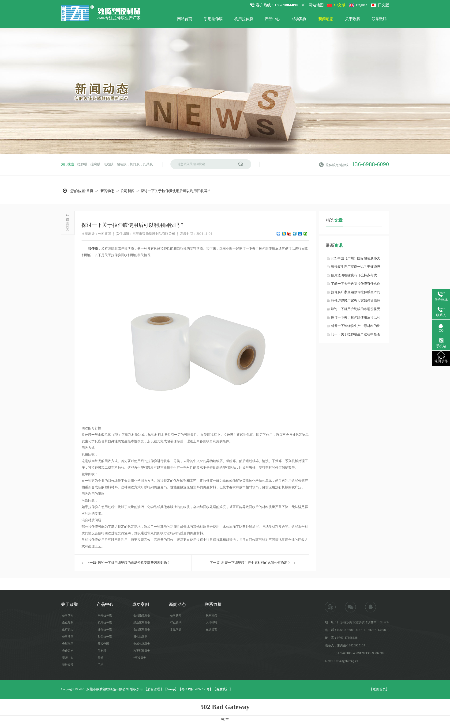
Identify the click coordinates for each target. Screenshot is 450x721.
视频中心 (67, 657)
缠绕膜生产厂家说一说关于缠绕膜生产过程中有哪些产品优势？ (355, 268)
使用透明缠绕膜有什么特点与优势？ (354, 276)
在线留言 (211, 629)
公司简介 (67, 615)
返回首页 (379, 689)
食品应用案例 (141, 629)
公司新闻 (127, 191)
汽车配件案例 (141, 650)
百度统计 (222, 689)
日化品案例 (140, 636)
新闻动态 (325, 19)
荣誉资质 (67, 664)
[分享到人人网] (300, 233)
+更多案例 (139, 657)
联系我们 (211, 615)
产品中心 (272, 19)
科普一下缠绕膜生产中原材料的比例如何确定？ (255, 563)
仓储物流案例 (141, 615)
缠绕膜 (95, 164)
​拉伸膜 (93, 248)
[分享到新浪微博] (289, 233)
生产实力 (67, 629)
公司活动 (67, 636)
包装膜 (122, 164)
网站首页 (184, 19)
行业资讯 (175, 622)
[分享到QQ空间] (284, 233)
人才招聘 (211, 622)
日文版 (383, 5)
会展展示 (67, 643)
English (361, 5)
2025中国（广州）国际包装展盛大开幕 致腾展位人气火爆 (355, 260)
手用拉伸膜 (213, 19)
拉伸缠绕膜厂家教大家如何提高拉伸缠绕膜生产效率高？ (355, 302)
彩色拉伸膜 (105, 636)
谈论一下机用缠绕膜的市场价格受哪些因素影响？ (134, 563)
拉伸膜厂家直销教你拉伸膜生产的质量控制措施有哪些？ (355, 293)
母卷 (100, 657)
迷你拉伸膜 (105, 629)
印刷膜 (102, 650)
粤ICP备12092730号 (195, 689)
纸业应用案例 (141, 622)
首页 (89, 191)
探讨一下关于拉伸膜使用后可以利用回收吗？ (176, 191)
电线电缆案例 (141, 643)
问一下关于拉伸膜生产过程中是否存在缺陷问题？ (355, 336)
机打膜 (135, 164)
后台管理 (153, 689)
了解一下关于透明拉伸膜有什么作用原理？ (355, 285)
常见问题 (175, 629)
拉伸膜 (82, 164)
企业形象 (67, 622)
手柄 (100, 664)
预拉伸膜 (103, 643)
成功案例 (299, 19)
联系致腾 (379, 19)
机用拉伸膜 (243, 19)
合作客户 (67, 650)
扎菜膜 (148, 164)
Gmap (171, 689)
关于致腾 (352, 19)
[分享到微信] (306, 233)
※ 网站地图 (312, 5)
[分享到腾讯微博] (295, 233)
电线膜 (108, 164)
